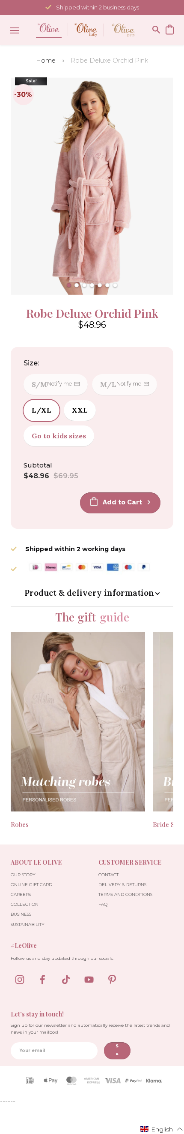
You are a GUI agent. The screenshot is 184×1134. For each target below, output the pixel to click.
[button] (69, 285)
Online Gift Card (31, 884)
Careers (21, 894)
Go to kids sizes (59, 435)
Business (21, 914)
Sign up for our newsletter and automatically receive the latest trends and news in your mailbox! (90, 1028)
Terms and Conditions (125, 894)
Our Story (23, 875)
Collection (25, 904)
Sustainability (28, 924)
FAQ (102, 904)
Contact (108, 875)
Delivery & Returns (122, 884)
